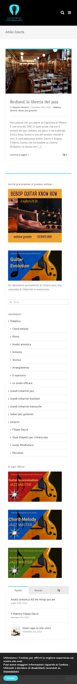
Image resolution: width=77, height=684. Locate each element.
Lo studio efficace (22, 383)
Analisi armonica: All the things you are (33, 599)
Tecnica (16, 360)
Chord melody (20, 328)
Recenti (38, 590)
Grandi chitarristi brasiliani (25, 398)
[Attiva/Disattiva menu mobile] (70, 12)
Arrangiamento (20, 367)
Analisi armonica (21, 344)
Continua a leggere (18, 154)
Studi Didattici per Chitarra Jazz (30, 437)
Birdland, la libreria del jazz (34, 101)
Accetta (10, 678)
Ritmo (15, 336)
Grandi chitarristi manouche (26, 406)
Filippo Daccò (20, 429)
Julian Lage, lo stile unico (37, 628)
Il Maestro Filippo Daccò (24, 613)
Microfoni (17, 453)
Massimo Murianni (21, 107)
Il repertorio (19, 375)
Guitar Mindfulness (23, 445)
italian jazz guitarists (27, 110)
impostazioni (11, 671)
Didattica (15, 321)
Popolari (18, 590)
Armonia (17, 352)
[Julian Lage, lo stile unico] (15, 628)
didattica (57, 107)
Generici (13, 110)
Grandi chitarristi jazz (22, 391)
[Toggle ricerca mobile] (62, 12)
